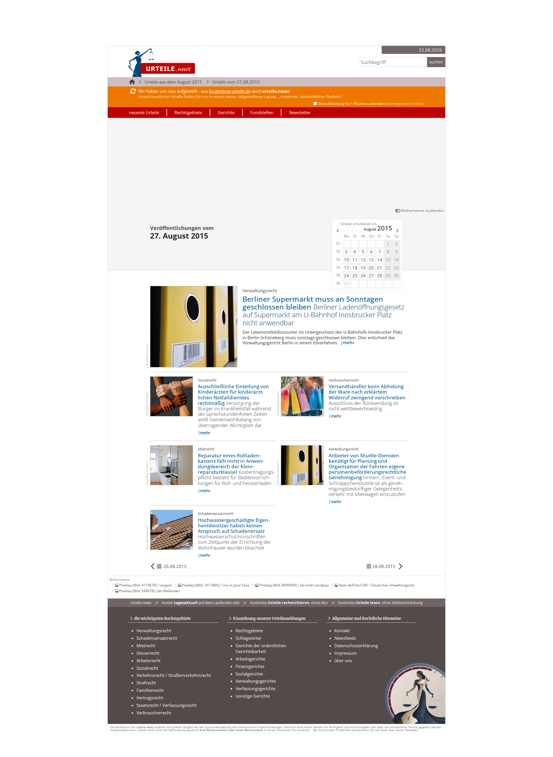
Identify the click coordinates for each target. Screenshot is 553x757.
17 (346, 268)
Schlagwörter (249, 638)
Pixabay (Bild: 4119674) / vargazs (145, 585)
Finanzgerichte (250, 666)
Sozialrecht (147, 668)
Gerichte (226, 112)
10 (346, 260)
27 (371, 275)
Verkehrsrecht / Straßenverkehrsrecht (174, 675)
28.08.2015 (383, 566)
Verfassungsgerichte (255, 688)
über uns (343, 660)
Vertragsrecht (150, 698)
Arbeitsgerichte (250, 659)
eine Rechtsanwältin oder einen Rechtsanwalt (231, 730)
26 (363, 275)
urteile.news (145, 727)
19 (363, 268)
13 (371, 260)
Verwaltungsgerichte (256, 681)
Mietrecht (146, 645)
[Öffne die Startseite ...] (181, 62)
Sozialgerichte (249, 674)
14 (379, 260)
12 (363, 260)
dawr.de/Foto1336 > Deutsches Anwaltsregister (377, 585)
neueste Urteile (144, 112)
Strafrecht (146, 683)
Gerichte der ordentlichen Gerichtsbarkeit (261, 648)
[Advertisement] (276, 164)
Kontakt (342, 630)
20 (371, 268)
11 (354, 260)
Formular (411, 730)
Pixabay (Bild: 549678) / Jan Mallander (149, 590)
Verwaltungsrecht (154, 630)
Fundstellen (261, 112)
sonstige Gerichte (253, 696)
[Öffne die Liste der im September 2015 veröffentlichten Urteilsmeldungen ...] (397, 231)
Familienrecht (150, 690)
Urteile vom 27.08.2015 (236, 82)
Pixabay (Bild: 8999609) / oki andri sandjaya (294, 585)
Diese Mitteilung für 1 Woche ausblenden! (370, 103)
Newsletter (299, 112)
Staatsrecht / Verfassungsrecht (166, 705)
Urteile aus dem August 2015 (173, 82)
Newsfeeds (345, 638)
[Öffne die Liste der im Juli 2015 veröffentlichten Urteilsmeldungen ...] (337, 231)
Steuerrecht (148, 653)
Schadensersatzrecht (157, 638)
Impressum (345, 653)
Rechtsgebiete (188, 112)
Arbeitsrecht (148, 660)
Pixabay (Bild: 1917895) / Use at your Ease (215, 585)
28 (379, 275)
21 (379, 268)
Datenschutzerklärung (356, 645)
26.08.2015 (175, 566)
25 (354, 275)
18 (354, 268)
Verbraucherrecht (154, 713)
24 (346, 275)
